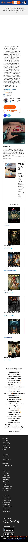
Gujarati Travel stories (14, 389)
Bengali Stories (6, 504)
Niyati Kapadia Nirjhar (9, 270)
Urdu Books (6, 490)
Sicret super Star (8, 337)
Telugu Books (6, 481)
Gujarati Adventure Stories (14, 399)
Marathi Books (6, 477)
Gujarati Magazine (9, 387)
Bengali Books (6, 484)
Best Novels (6, 457)
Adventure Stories (18, 101)
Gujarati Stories (7, 498)
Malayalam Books (7, 486)
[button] (16, 2)
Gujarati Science (9, 429)
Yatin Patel (7, 225)
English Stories (6, 502)
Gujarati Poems (19, 387)
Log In (23, 2)
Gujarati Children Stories (14, 382)
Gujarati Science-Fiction (14, 422)
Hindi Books (6, 473)
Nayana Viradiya (8, 315)
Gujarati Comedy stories (14, 384)
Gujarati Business (9, 424)
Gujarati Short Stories (14, 372)
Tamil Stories (6, 509)
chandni (7, 89)
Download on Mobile (13, 111)
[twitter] (11, 521)
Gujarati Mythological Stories (14, 416)
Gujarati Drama (8, 393)
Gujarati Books (6, 475)
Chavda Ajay (7, 248)
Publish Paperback (7, 465)
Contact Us (6, 440)
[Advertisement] (14, 30)
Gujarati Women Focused (14, 391)
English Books (6, 471)
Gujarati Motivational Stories (14, 378)
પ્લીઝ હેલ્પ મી (21, 167)
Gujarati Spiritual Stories (14, 374)
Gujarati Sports (19, 424)
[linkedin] (18, 521)
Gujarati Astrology (18, 427)
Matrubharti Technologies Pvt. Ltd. (18, 536)
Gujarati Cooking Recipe (14, 408)
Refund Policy (6, 447)
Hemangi (7, 359)
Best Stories (6, 454)
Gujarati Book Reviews (14, 418)
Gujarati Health (19, 403)
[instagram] (8, 521)
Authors (5, 461)
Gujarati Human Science (14, 401)
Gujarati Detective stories (14, 395)
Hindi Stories (6, 496)
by (4, 225)
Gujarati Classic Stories (14, 380)
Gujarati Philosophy (9, 403)
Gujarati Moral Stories (14, 397)
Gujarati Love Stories (18, 393)
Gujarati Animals (9, 427)
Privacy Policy (6, 443)
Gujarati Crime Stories (14, 431)
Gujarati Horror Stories (14, 412)
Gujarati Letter (14, 410)
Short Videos (6, 463)
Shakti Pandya (8, 292)
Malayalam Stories (7, 506)
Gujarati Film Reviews (14, 414)
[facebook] (5, 521)
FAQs (4, 449)
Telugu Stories (6, 511)
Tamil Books (6, 479)
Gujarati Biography (14, 406)
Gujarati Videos (7, 459)
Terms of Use (6, 445)
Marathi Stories (7, 500)
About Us (5, 438)
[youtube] (14, 521)
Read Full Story (9, 107)
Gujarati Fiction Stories (14, 376)
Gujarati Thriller (14, 420)
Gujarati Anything (19, 429)
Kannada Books (7, 488)
